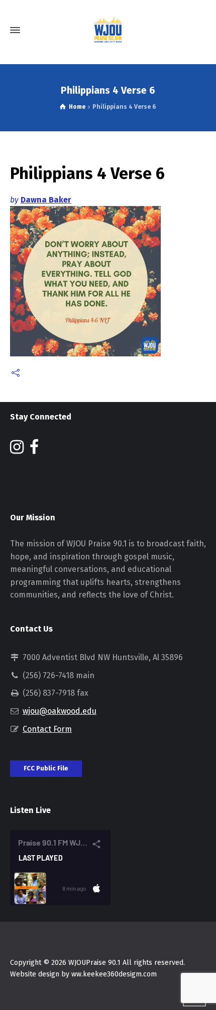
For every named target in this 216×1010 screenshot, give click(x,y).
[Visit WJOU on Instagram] (17, 450)
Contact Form (47, 729)
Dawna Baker (46, 200)
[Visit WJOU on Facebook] (34, 450)
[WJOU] (108, 30)
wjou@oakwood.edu (59, 711)
